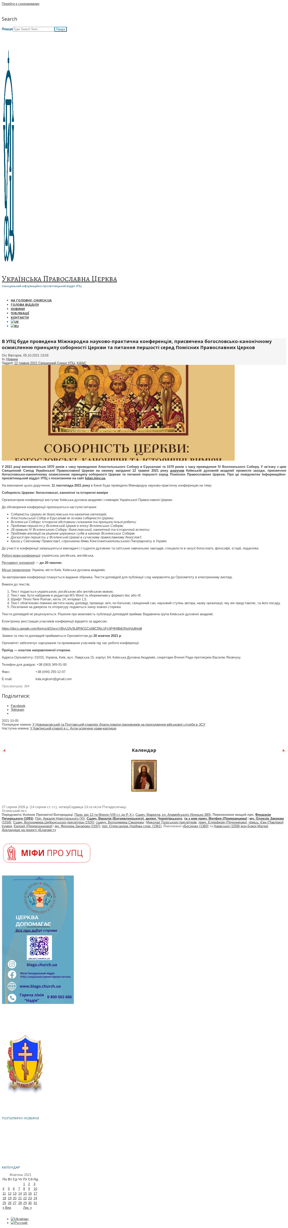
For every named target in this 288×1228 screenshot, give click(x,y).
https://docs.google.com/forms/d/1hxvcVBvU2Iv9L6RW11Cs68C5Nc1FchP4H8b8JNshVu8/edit (72, 628)
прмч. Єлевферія (222, 822)
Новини (12, 359)
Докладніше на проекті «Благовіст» (29, 830)
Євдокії (33, 826)
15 (25, 1193)
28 (20, 1203)
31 (35, 1203)
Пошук (7, 29)
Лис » (27, 1208)
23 (30, 1198)
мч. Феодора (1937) (77, 826)
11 (4, 1193)
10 (35, 1189)
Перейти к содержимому (21, 4)
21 (20, 1198)
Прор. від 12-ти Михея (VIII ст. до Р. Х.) (104, 814)
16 (30, 1193)
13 (14, 1193)
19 (9, 1198)
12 (9, 1193)
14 (20, 1193)
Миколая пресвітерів (171, 822)
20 (14, 1198)
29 (25, 1203)
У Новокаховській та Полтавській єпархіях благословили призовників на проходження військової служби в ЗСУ (118, 724)
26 (9, 1203)
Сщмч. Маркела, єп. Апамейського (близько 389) (173, 814)
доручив (177, 470)
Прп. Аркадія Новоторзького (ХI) (60, 818)
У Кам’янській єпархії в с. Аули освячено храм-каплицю (73, 728)
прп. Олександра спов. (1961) (132, 826)
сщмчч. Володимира (120, 822)
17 (35, 1193)
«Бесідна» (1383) (195, 826)
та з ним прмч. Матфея (215, 818)
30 (30, 1203)
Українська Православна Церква (59, 278)
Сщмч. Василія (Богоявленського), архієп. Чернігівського (134, 818)
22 (25, 1198)
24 (35, 1198)
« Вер (6, 1208)
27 (14, 1203)
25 (4, 1203)
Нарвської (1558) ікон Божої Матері (241, 826)
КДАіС (81, 363)
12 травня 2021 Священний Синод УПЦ (44, 363)
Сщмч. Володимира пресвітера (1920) (53, 822)
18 (4, 1198)
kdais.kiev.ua (95, 478)
